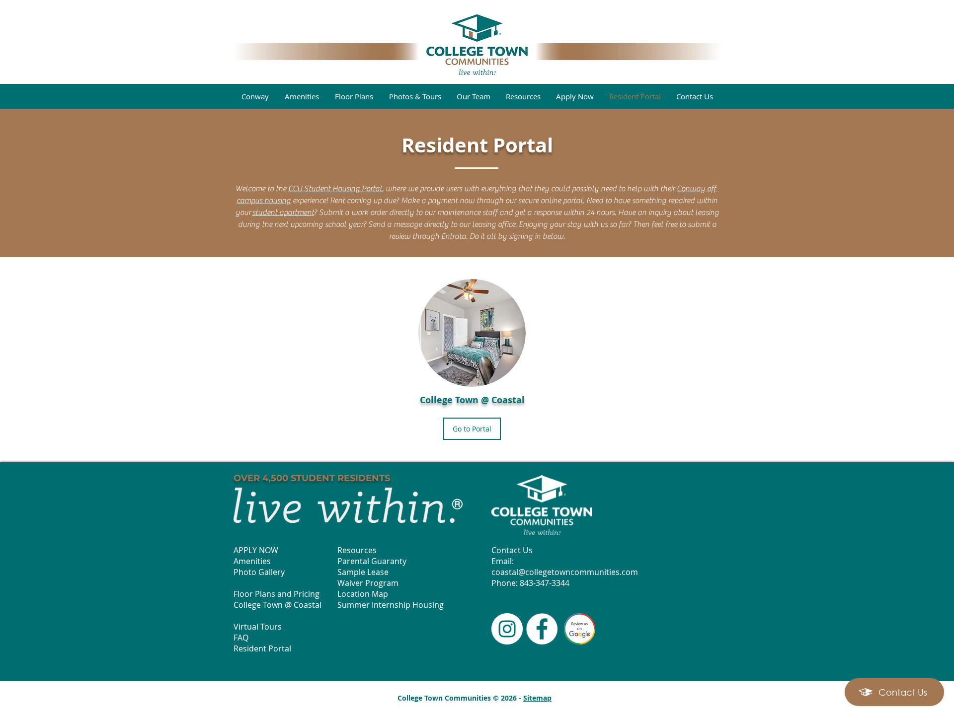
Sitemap (537, 698)
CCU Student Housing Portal (335, 188)
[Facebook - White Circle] (541, 628)
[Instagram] (507, 628)
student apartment (283, 212)
